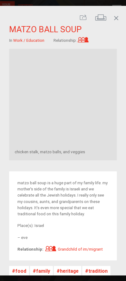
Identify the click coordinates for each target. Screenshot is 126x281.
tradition (98, 271)
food (20, 271)
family (43, 271)
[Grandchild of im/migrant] (83, 40)
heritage (69, 271)
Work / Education (28, 40)
